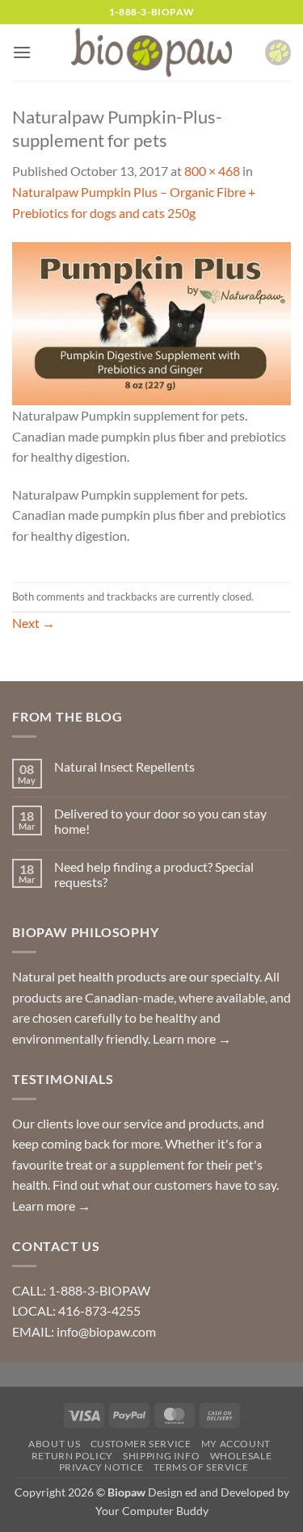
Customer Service (140, 1444)
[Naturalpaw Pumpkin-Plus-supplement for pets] (151, 321)
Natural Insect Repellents (124, 766)
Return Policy (72, 1456)
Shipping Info (161, 1456)
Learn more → (192, 1038)
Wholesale (241, 1456)
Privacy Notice (101, 1467)
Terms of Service (201, 1467)
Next (33, 622)
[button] (22, 52)
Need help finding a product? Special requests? (154, 874)
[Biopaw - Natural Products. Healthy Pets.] (152, 53)
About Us (54, 1444)
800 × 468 (212, 170)
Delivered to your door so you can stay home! (160, 821)
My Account (236, 1444)
